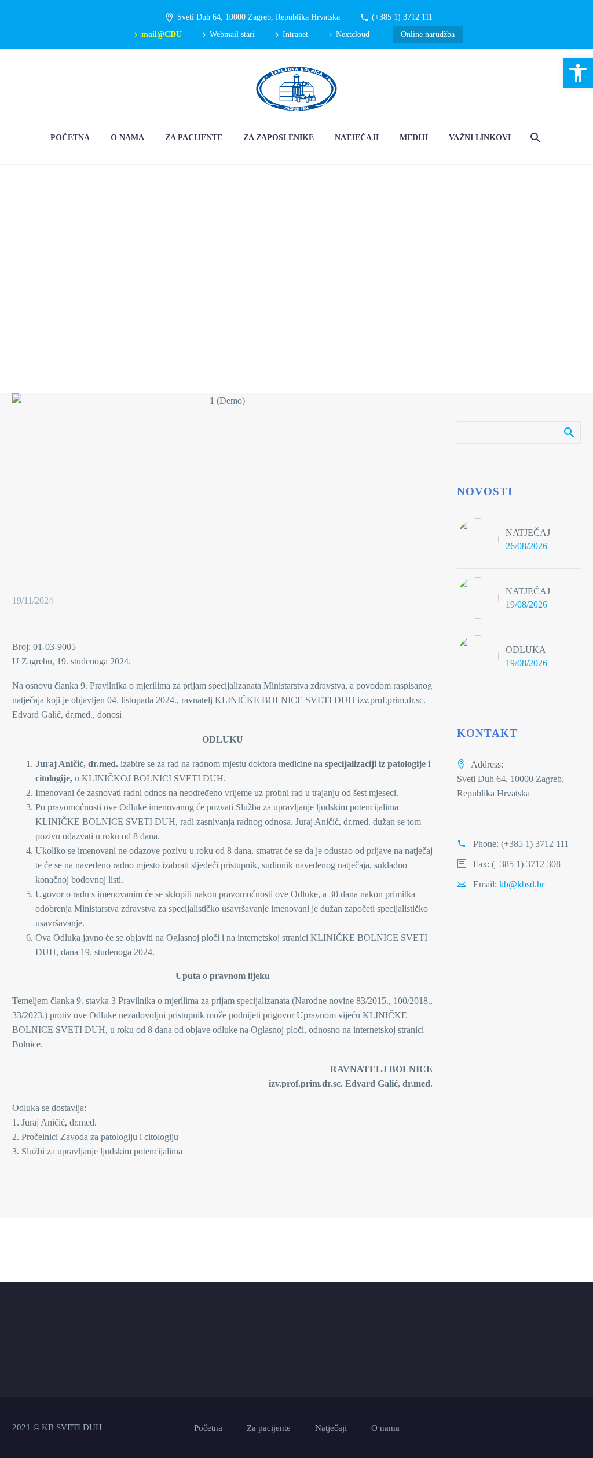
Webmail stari (232, 34)
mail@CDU (161, 34)
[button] (578, 73)
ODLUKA (526, 650)
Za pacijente (193, 137)
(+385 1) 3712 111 (402, 17)
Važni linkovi (480, 137)
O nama (127, 137)
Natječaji (357, 137)
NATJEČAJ (528, 533)
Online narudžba (428, 34)
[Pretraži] (534, 137)
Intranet (295, 34)
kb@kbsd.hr (521, 884)
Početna (70, 137)
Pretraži (568, 432)
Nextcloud (352, 34)
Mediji (414, 137)
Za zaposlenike (278, 137)
